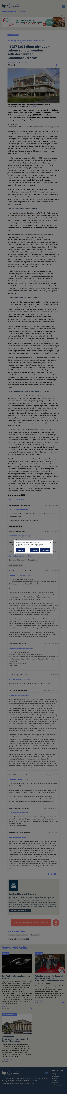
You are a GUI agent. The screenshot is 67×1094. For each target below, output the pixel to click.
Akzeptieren (45, 550)
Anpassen (20, 550)
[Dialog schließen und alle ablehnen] (51, 542)
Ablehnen (35, 550)
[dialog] (33, 547)
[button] (63, 8)
